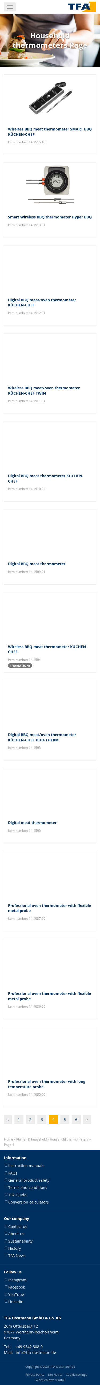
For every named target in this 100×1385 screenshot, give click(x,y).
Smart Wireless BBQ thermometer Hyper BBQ (50, 216)
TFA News (17, 1255)
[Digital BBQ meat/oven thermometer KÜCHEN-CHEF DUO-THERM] (50, 704)
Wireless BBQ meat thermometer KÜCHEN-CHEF (47, 649)
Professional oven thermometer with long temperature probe (46, 1084)
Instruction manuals (26, 1165)
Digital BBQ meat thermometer (36, 563)
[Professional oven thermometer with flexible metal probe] (50, 875)
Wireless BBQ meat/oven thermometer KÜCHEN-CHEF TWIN (44, 390)
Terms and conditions (27, 1187)
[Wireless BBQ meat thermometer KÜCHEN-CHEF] (50, 616)
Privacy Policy (34, 1374)
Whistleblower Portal (50, 1380)
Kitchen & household (31, 1139)
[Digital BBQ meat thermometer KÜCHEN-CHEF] (50, 445)
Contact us (17, 1226)
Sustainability (20, 1240)
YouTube (16, 1294)
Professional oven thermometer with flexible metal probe (49, 908)
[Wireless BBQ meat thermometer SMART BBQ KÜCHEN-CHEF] (50, 99)
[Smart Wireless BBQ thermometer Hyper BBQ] (50, 186)
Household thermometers (69, 1139)
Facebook (16, 1287)
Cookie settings (76, 1374)
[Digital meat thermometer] (50, 792)
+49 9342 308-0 (29, 1346)
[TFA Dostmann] (82, 7)
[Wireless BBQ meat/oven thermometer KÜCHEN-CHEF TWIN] (50, 357)
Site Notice (55, 1374)
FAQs (12, 1172)
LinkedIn (15, 1301)
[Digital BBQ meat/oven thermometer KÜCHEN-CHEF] (50, 269)
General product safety (28, 1180)
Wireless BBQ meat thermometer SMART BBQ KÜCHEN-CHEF (50, 131)
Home (8, 1139)
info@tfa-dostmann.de (36, 1352)
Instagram (17, 1279)
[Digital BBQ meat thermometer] (50, 533)
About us (16, 1233)
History (14, 1248)
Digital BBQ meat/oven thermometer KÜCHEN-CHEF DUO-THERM (42, 737)
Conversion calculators (28, 1202)
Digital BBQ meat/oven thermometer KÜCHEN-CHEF (42, 302)
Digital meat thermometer (32, 822)
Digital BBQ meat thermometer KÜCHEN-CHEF (45, 478)
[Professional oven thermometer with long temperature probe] (50, 1051)
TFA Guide (17, 1194)
